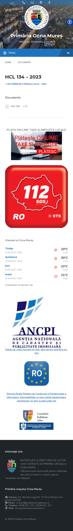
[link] (36, 29)
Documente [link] (24, 62)
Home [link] (8, 62)
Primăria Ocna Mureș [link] (36, 35)
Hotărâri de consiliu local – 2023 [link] (26, 84)
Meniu (11, 53)
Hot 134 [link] (15, 106)
